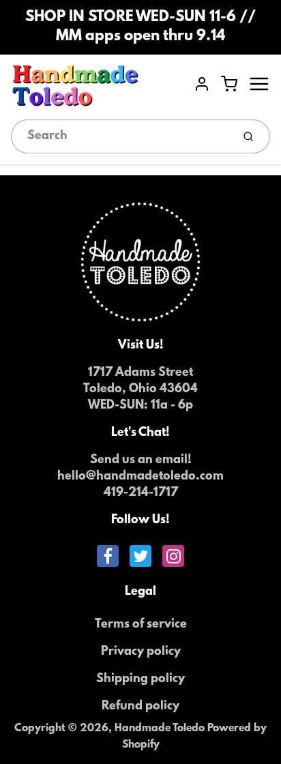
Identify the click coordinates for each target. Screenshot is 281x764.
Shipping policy (140, 679)
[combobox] (120, 136)
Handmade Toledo (161, 728)
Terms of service (141, 625)
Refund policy (140, 707)
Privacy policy (141, 652)
